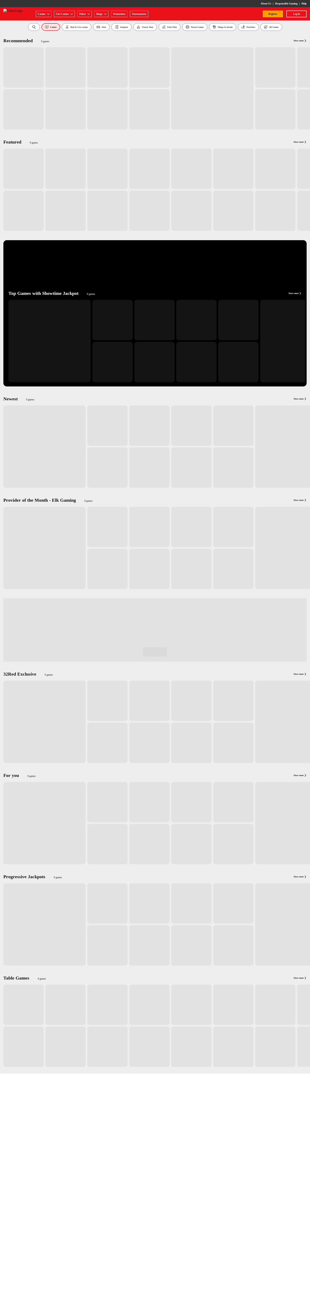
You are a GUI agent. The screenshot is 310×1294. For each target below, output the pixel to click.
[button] (34, 27)
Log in (296, 13)
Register (272, 13)
